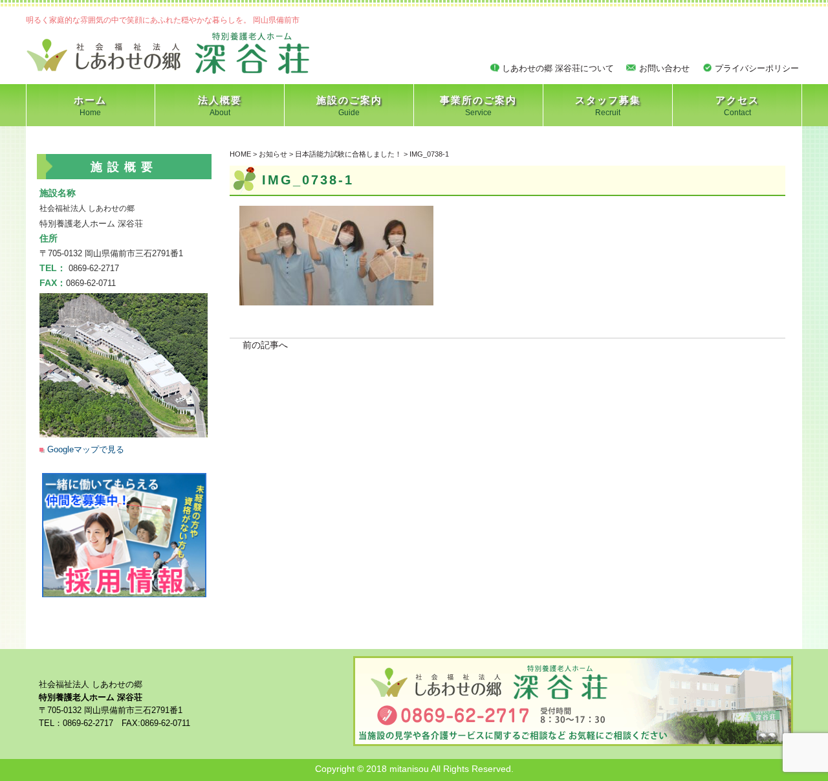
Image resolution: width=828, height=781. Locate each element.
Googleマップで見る (85, 449)
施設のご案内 (349, 105)
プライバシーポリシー (757, 68)
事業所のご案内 (478, 105)
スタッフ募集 (608, 105)
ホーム (90, 105)
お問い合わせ (664, 68)
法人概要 (220, 105)
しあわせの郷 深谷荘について (558, 68)
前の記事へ (265, 345)
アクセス (737, 105)
